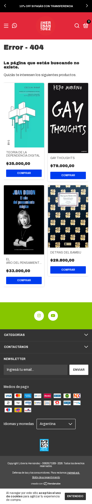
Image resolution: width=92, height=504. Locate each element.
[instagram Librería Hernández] (39, 316)
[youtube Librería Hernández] (53, 316)
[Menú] (7, 26)
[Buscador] (77, 26)
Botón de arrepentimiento (46, 477)
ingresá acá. (73, 472)
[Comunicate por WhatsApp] (14, 26)
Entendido (75, 496)
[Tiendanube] (46, 484)
